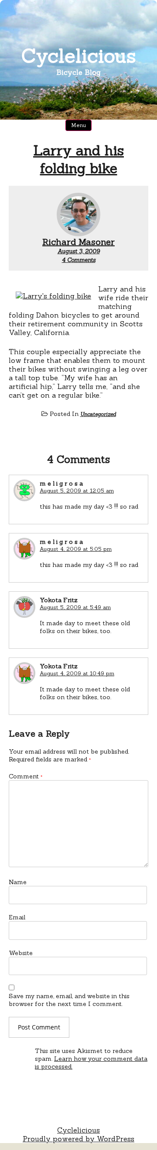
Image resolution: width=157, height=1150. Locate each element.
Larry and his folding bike (78, 159)
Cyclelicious (78, 55)
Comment (25, 776)
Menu (78, 125)
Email (17, 917)
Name (18, 882)
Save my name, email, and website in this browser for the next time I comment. (69, 1000)
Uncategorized (98, 414)
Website (21, 953)
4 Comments (79, 260)
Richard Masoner (78, 241)
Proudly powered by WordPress (78, 1138)
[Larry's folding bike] (53, 296)
